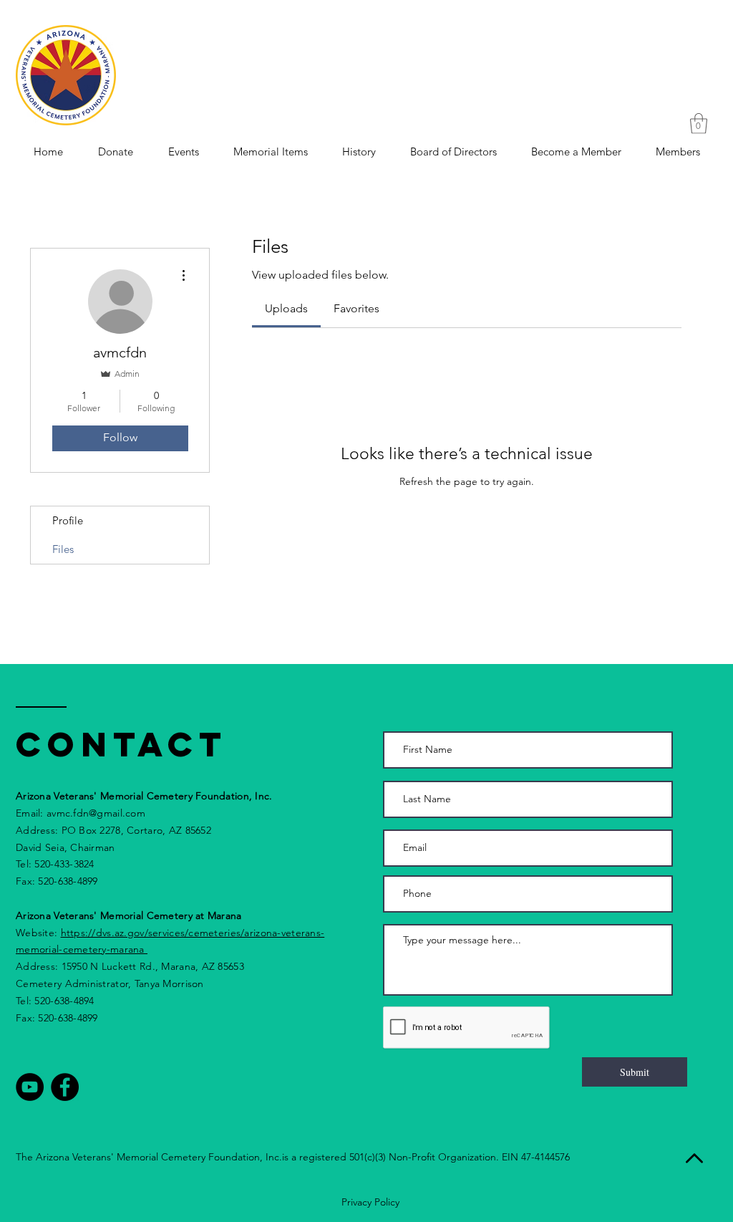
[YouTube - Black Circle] (30, 1087)
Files (63, 549)
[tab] (286, 308)
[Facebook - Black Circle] (65, 1087)
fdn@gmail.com (109, 813)
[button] (698, 123)
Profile (67, 520)
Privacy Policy (370, 1201)
